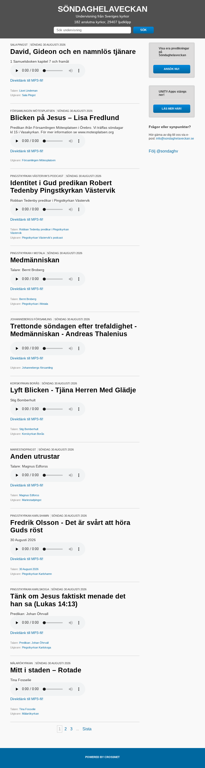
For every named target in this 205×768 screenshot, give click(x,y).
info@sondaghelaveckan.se (175, 138)
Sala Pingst (29, 95)
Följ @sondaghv (163, 151)
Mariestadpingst (31, 499)
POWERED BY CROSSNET (102, 757)
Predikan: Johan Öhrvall (33, 642)
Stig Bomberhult (28, 429)
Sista (87, 729)
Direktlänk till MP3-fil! (26, 80)
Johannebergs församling (37, 367)
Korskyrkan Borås (33, 433)
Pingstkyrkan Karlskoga (36, 647)
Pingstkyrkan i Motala (35, 303)
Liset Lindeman (28, 90)
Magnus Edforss (29, 495)
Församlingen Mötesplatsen (39, 160)
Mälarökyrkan (30, 713)
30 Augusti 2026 (28, 569)
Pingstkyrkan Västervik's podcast (42, 237)
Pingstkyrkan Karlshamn (37, 573)
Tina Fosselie (27, 709)
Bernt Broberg (27, 299)
